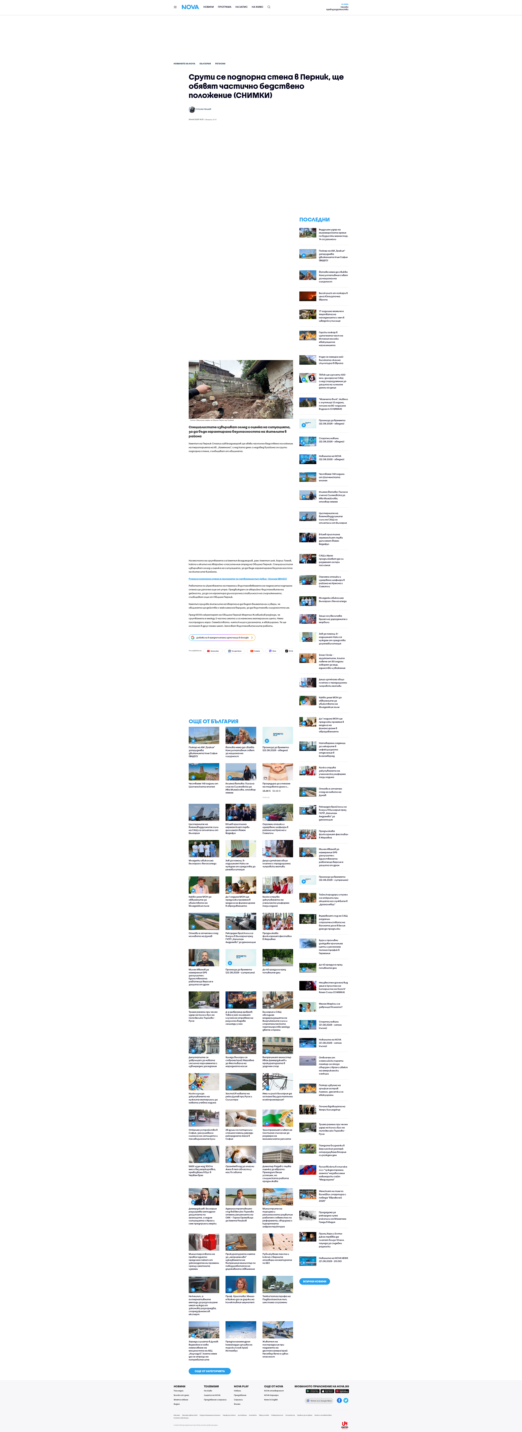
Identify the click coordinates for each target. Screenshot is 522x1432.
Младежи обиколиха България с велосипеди (202, 862)
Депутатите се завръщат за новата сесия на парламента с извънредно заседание (203, 1061)
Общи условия (264, 1415)
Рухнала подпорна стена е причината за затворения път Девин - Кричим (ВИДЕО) (238, 578)
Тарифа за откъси (229, 1415)
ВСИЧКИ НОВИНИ (314, 1281)
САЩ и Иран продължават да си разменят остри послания (331, 560)
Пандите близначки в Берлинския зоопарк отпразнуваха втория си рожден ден (332, 1150)
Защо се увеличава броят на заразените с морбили (333, 619)
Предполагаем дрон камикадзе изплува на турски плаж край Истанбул (239, 1346)
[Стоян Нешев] (192, 109)
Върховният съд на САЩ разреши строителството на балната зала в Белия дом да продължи (333, 922)
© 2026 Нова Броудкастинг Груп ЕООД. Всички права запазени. (196, 1425)
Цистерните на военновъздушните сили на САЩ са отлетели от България (203, 828)
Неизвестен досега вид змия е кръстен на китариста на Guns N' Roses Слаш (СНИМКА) (333, 987)
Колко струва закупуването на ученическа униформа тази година (275, 901)
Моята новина (181, 1399)
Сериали (238, 1399)
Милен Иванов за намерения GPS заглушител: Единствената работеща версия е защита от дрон (201, 977)
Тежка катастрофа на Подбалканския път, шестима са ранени (276, 1299)
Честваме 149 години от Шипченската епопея (203, 785)
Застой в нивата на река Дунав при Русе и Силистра (239, 1096)
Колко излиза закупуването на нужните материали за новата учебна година (203, 1098)
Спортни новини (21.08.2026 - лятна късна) (330, 1024)
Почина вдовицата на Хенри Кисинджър (332, 1108)
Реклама (177, 1415)
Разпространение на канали (210, 1415)
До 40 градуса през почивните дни (274, 971)
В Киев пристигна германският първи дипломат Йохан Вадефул (237, 828)
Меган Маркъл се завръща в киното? (331, 1005)
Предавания (240, 1395)
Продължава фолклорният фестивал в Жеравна (277, 936)
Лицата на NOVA (212, 1395)
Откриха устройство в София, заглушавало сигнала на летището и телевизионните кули (203, 1134)
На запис (241, 6)
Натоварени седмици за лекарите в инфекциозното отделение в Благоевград (332, 749)
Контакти (253, 1415)
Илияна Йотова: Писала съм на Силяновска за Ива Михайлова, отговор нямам (241, 788)
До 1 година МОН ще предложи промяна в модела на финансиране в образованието (240, 901)
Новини (208, 6)
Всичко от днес (181, 1395)
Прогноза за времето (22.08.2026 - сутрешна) (240, 971)
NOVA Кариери (271, 1395)
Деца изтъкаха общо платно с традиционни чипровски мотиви (276, 863)
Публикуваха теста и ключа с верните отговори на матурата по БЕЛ (277, 1258)
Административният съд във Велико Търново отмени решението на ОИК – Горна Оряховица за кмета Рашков (240, 1214)
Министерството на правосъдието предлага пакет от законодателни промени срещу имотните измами (204, 1261)
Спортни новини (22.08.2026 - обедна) (331, 440)
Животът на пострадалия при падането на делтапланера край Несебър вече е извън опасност (275, 1349)
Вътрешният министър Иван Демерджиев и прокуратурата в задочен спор (276, 1061)
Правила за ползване (304, 1415)
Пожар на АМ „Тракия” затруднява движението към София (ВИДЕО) (203, 751)
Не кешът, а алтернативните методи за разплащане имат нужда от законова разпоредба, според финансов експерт (203, 1305)
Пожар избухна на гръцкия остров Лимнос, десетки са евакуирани (331, 1090)
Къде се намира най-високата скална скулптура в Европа (331, 360)
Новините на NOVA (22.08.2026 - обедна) (331, 458)
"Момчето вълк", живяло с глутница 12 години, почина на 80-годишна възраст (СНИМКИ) (333, 404)
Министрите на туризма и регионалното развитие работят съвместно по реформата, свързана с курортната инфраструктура (277, 1217)
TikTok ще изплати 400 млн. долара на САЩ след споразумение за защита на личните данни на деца (332, 381)
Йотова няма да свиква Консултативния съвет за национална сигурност (240, 751)
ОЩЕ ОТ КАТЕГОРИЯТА (210, 1371)
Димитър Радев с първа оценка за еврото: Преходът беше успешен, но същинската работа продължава (276, 1173)
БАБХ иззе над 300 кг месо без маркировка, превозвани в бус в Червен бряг (202, 1170)
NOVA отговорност (274, 1391)
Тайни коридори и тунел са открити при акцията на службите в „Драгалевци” (333, 899)
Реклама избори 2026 (189, 1415)
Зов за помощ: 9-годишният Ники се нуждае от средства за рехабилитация (240, 865)
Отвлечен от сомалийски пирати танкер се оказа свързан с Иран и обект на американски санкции (333, 1065)
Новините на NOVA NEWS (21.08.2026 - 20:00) (333, 1260)
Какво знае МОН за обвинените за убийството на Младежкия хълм (200, 901)
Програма (224, 6)
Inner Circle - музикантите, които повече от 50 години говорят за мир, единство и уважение (332, 661)
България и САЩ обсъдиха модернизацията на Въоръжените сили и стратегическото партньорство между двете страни (276, 1021)
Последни (178, 1391)
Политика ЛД (290, 1415)
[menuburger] (175, 6)
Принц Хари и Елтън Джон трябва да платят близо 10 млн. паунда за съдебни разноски (331, 1240)
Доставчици (242, 1415)
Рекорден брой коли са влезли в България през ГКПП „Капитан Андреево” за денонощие (241, 937)
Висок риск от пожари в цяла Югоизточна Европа (333, 296)
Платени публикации (181, 1418)
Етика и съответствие (323, 1415)
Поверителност (277, 1415)
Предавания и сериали (215, 1399)
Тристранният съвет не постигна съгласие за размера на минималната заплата (277, 1134)
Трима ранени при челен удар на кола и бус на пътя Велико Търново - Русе (203, 1016)
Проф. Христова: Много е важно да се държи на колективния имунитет (240, 1299)
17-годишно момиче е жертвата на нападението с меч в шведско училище (331, 316)
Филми (237, 1404)
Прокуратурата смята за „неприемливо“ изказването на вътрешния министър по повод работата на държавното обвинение (241, 1261)
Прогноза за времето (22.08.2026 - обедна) (275, 749)
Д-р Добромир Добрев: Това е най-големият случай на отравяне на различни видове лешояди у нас (239, 1018)
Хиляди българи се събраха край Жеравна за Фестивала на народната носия (240, 1061)
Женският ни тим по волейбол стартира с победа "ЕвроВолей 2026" (332, 1196)
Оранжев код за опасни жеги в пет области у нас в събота (240, 1169)
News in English (271, 1399)
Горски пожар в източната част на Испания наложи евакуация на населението (331, 338)
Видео (177, 1404)
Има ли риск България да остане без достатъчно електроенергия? (277, 1096)
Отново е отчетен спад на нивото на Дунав (203, 934)
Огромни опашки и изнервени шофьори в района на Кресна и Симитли (275, 828)
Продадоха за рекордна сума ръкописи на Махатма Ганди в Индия (332, 1217)
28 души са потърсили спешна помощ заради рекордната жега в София (239, 1134)
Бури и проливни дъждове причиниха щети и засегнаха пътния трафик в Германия (331, 946)
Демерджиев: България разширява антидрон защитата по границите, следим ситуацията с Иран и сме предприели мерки (203, 1216)
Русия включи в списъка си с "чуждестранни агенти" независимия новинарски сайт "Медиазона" (333, 1173)
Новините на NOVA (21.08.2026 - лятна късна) (330, 1042)
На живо (257, 6)
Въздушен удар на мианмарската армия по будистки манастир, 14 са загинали (333, 234)
